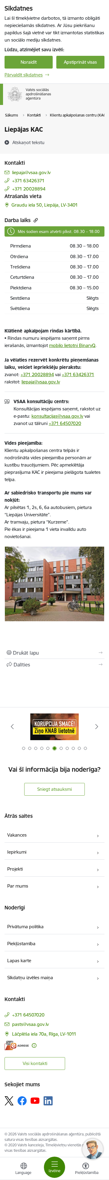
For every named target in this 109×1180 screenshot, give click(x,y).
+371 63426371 (28, 181)
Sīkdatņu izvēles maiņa (30, 977)
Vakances (17, 835)
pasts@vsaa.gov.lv (30, 1024)
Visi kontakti (35, 1063)
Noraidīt (29, 62)
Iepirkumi (16, 852)
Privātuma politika (25, 926)
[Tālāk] (96, 726)
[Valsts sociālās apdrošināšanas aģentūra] (52, 101)
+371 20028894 (28, 189)
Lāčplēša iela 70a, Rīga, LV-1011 (44, 1034)
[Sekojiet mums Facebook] (22, 1100)
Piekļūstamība (21, 943)
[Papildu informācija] (34, 1045)
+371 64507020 (65, 423)
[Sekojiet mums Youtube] (35, 1100)
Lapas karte (19, 960)
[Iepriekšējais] (12, 726)
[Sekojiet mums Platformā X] (9, 1100)
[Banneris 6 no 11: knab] (54, 727)
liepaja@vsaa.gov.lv (31, 172)
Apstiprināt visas (80, 62)
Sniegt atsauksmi (54, 789)
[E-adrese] (17, 1045)
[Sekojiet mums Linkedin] (48, 1100)
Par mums (17, 886)
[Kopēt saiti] (35, 220)
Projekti (15, 869)
